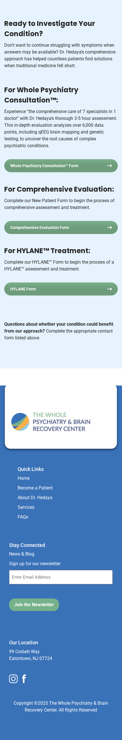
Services (26, 507)
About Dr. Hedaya (35, 497)
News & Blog (21, 554)
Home (24, 478)
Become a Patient (35, 488)
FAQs (23, 517)
